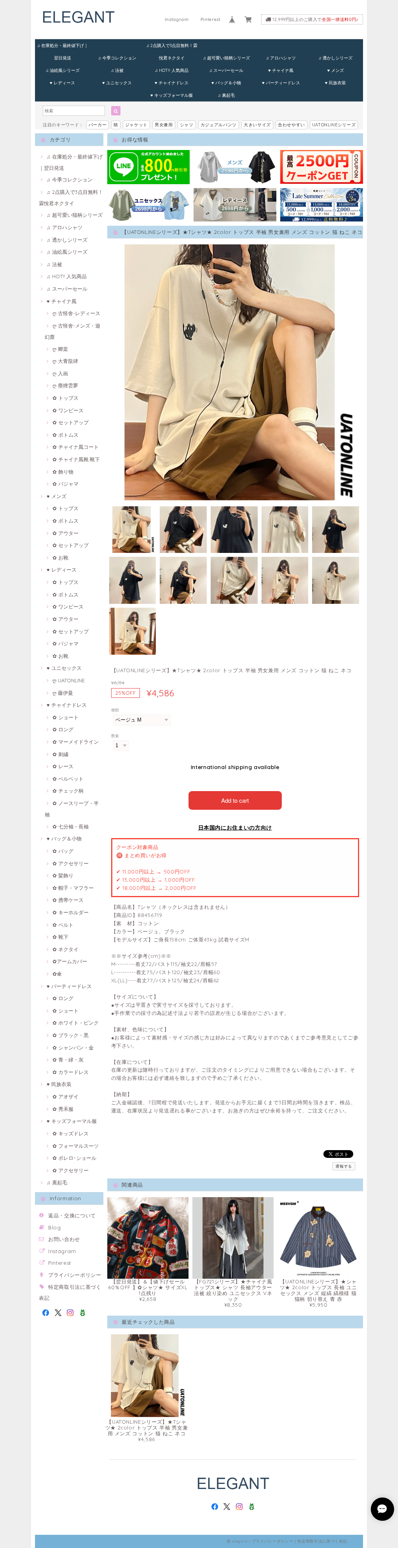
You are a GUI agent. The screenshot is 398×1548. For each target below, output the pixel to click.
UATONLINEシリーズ (334, 124)
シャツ (187, 124)
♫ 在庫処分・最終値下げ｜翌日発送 (62, 47)
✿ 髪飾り (62, 875)
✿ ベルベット (68, 779)
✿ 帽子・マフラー (73, 888)
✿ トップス (65, 398)
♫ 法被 (117, 70)
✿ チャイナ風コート (75, 447)
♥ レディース (62, 82)
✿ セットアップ (70, 422)
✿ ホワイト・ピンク (75, 1023)
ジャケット (136, 124)
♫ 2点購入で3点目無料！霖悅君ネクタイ (171, 47)
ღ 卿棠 (60, 349)
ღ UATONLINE (68, 680)
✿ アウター (65, 533)
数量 (115, 735)
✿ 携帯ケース (68, 900)
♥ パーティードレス (281, 82)
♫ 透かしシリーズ (335, 58)
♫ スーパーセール (226, 70)
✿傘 (57, 974)
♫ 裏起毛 (226, 95)
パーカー (98, 124)
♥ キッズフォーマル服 (171, 95)
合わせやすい (291, 124)
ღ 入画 (60, 373)
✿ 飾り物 (62, 472)
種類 (115, 710)
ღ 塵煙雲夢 (65, 385)
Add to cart (235, 800)
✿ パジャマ (65, 484)
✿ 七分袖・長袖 (70, 826)
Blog (54, 1227)
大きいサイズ (257, 124)
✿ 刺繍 (60, 754)
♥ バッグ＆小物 (226, 82)
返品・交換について (72, 1215)
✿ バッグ (62, 851)
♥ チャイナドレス (172, 82)
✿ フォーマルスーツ (75, 1146)
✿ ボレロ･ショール (74, 1158)
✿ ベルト (62, 925)
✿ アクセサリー (70, 863)
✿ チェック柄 (68, 791)
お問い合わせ (64, 1239)
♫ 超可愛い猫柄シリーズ (226, 58)
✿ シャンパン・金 (73, 1047)
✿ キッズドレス (70, 1133)
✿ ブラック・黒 (70, 1035)
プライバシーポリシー (74, 1275)
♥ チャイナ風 (280, 70)
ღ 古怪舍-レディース (76, 313)
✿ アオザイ (65, 1096)
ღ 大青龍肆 (65, 361)
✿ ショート (65, 717)
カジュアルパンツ (219, 124)
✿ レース (62, 766)
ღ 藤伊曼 (62, 693)
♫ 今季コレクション (117, 58)
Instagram (177, 19)
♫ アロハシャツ (281, 58)
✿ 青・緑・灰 (68, 1059)
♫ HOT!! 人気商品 (172, 70)
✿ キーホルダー (70, 912)
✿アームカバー (69, 961)
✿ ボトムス (65, 435)
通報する (343, 1166)
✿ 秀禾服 (62, 1109)
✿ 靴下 (60, 937)
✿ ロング (62, 729)
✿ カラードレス (70, 1072)
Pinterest (211, 19)
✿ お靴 (60, 557)
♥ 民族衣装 (335, 82)
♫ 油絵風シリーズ (62, 70)
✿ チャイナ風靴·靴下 (76, 459)
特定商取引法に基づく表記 (322, 1541)
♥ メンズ (335, 70)
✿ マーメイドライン (75, 742)
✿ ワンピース (68, 410)
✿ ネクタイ (65, 949)
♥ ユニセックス (117, 82)
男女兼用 (164, 124)
